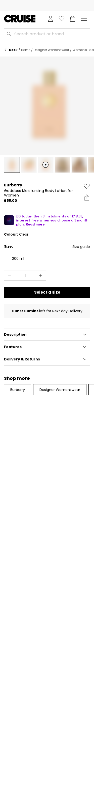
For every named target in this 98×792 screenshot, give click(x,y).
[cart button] (72, 18)
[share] (86, 197)
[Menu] (83, 18)
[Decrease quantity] (8, 275)
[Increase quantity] (41, 275)
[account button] (50, 18)
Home (25, 50)
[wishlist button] (61, 18)
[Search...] (9, 33)
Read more (35, 224)
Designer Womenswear (51, 50)
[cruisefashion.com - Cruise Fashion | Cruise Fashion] (19, 19)
